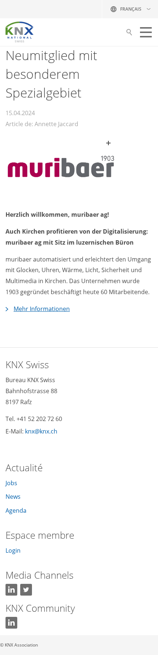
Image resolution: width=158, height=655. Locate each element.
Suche (129, 34)
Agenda (16, 510)
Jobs (11, 483)
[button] (145, 32)
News (13, 497)
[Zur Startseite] (19, 32)
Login (13, 550)
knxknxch (41, 431)
